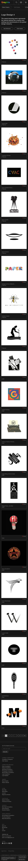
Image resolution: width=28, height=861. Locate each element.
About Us (4, 826)
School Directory (5, 808)
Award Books (4, 791)
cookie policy (5, 859)
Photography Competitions (7, 771)
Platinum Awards (5, 782)
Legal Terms (3, 851)
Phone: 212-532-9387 (6, 836)
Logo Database (5, 775)
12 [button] (19, 735)
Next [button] (25, 735)
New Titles (4, 790)
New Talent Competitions (7, 807)
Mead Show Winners (6, 818)
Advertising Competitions (7, 769)
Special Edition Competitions (8, 772)
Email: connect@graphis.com (8, 837)
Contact (3, 830)
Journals (4, 793)
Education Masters (6, 810)
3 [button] (10, 735)
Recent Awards (5, 781)
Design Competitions (6, 767)
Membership (4, 827)
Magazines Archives (6, 794)
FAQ (3, 829)
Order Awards (5, 761)
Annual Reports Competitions (8, 815)
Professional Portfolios (6, 801)
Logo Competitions (6, 774)
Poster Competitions (6, 766)
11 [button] (17, 735)
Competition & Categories (7, 759)
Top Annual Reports (6, 817)
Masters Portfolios (6, 800)
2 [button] (8, 735)
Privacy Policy (11, 851)
